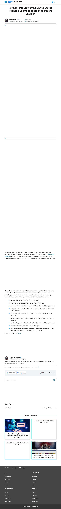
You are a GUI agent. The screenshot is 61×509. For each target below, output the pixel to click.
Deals (6, 492)
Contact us (35, 506)
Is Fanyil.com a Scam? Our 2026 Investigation (44, 421)
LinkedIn (24, 467)
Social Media (35, 498)
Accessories (8, 498)
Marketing (7, 482)
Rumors (7, 495)
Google (33, 482)
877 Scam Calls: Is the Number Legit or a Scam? (17, 443)
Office (33, 485)
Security (7, 485)
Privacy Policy (26, 506)
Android (34, 479)
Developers (8, 476)
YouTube (20, 467)
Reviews (34, 492)
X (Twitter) (16, 467)
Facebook (12, 467)
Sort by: (45, 408)
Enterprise (7, 479)
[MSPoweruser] (15, 2)
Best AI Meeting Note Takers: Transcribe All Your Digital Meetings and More (17, 435)
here (19, 333)
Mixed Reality (35, 501)
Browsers (34, 495)
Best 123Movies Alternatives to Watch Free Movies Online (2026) (44, 456)
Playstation (8, 501)
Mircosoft (34, 476)
